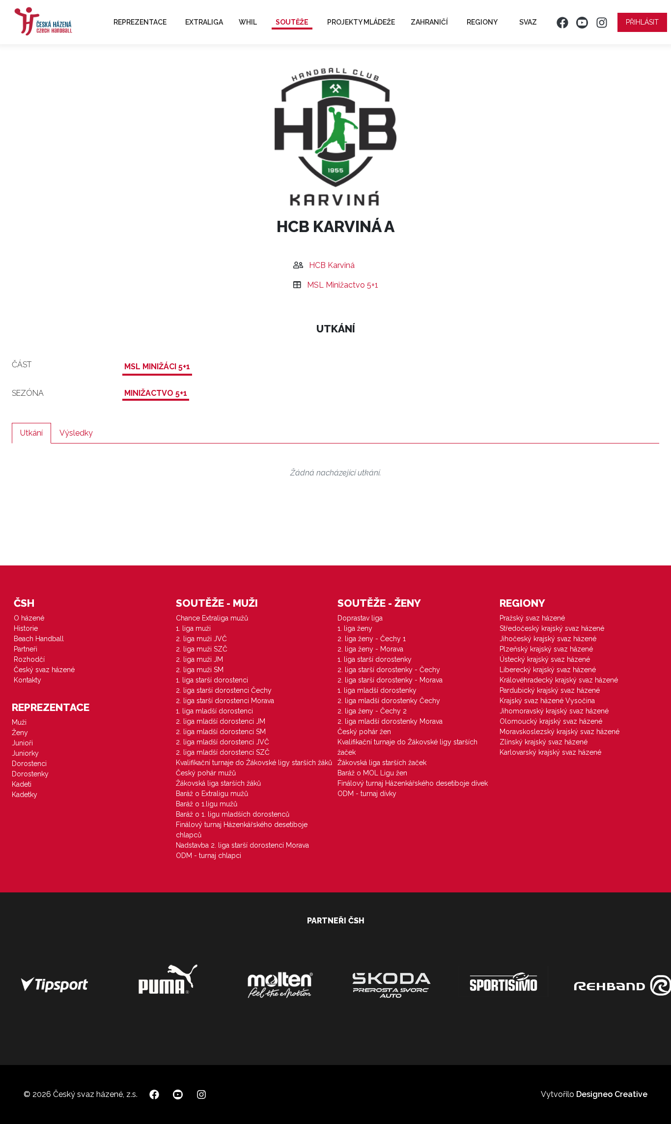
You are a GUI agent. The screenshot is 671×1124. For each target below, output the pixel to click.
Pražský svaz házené (532, 618)
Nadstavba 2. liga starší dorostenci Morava (242, 845)
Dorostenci (29, 764)
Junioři (22, 743)
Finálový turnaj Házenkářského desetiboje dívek (412, 783)
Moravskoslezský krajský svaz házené (559, 732)
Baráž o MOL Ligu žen (372, 773)
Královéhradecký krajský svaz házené (559, 680)
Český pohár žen (364, 732)
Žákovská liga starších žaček (381, 763)
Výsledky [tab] (76, 433)
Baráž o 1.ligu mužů (206, 804)
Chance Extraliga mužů (212, 618)
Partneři (25, 649)
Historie (26, 628)
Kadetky (24, 795)
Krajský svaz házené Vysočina (547, 701)
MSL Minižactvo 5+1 (342, 285)
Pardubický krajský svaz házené (550, 690)
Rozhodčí (29, 659)
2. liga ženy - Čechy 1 (371, 639)
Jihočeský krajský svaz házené (548, 639)
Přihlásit (642, 22)
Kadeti (21, 784)
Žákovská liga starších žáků (218, 783)
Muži (19, 722)
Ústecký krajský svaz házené (545, 659)
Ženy (20, 733)
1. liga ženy (354, 628)
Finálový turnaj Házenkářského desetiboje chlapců (242, 830)
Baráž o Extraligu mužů (212, 794)
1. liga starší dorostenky (374, 659)
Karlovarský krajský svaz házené (550, 752)
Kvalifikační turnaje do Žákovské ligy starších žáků (254, 763)
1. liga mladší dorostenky (377, 690)
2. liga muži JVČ (201, 639)
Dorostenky (30, 774)
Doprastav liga (360, 618)
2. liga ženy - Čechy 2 (372, 711)
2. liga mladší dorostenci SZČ (223, 752)
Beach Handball (39, 639)
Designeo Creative (611, 1094)
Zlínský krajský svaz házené (543, 742)
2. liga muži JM (199, 659)
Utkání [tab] (31, 433)
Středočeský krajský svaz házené (552, 628)
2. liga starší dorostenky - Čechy (388, 670)
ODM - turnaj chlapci (208, 855)
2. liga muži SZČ (201, 649)
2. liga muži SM (200, 670)
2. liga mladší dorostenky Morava (390, 721)
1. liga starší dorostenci (212, 680)
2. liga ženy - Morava (370, 649)
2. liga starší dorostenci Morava (225, 701)
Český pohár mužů (206, 773)
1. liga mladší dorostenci (214, 711)
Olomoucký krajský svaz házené (551, 721)
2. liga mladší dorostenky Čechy (388, 701)
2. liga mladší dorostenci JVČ (222, 742)
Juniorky (25, 753)
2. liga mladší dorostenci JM (220, 721)
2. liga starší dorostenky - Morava (390, 680)
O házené (29, 618)
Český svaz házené (44, 670)
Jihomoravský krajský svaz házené (554, 711)
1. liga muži (193, 628)
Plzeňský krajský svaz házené (546, 649)
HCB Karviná (332, 265)
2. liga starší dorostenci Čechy (224, 690)
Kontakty (27, 680)
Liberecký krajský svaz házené (548, 670)
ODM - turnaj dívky (366, 794)
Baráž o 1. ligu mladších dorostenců (232, 814)
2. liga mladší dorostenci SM (221, 732)
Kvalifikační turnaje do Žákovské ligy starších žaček (407, 747)
